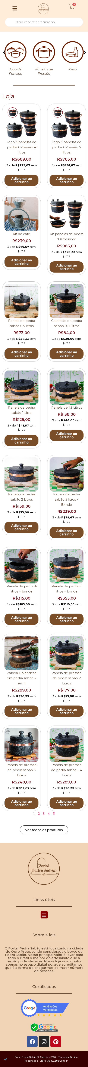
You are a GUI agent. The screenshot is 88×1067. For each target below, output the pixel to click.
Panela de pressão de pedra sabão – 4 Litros (66, 770)
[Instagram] (44, 1041)
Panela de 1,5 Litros (66, 407)
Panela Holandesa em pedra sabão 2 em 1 (21, 678)
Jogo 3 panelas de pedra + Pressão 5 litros (66, 147)
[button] (4, 52)
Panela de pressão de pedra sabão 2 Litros (66, 678)
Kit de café (21, 234)
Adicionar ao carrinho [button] (21, 180)
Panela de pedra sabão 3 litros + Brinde (66, 499)
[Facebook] (32, 1041)
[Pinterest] (55, 1041)
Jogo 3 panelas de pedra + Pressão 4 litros (21, 147)
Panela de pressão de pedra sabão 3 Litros (21, 770)
